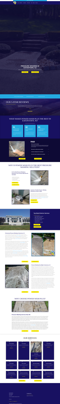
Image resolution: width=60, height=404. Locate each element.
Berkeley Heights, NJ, (19, 403)
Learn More (35, 358)
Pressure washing (42, 197)
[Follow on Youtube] (14, 401)
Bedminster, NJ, (15, 403)
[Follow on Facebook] (9, 401)
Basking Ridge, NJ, (11, 403)
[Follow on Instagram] (15, 401)
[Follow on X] (11, 401)
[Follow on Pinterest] (16, 401)
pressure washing (18, 235)
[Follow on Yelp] (12, 401)
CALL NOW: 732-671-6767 (38, 158)
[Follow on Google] (10, 401)
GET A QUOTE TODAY (22, 158)
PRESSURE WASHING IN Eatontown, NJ (30, 67)
